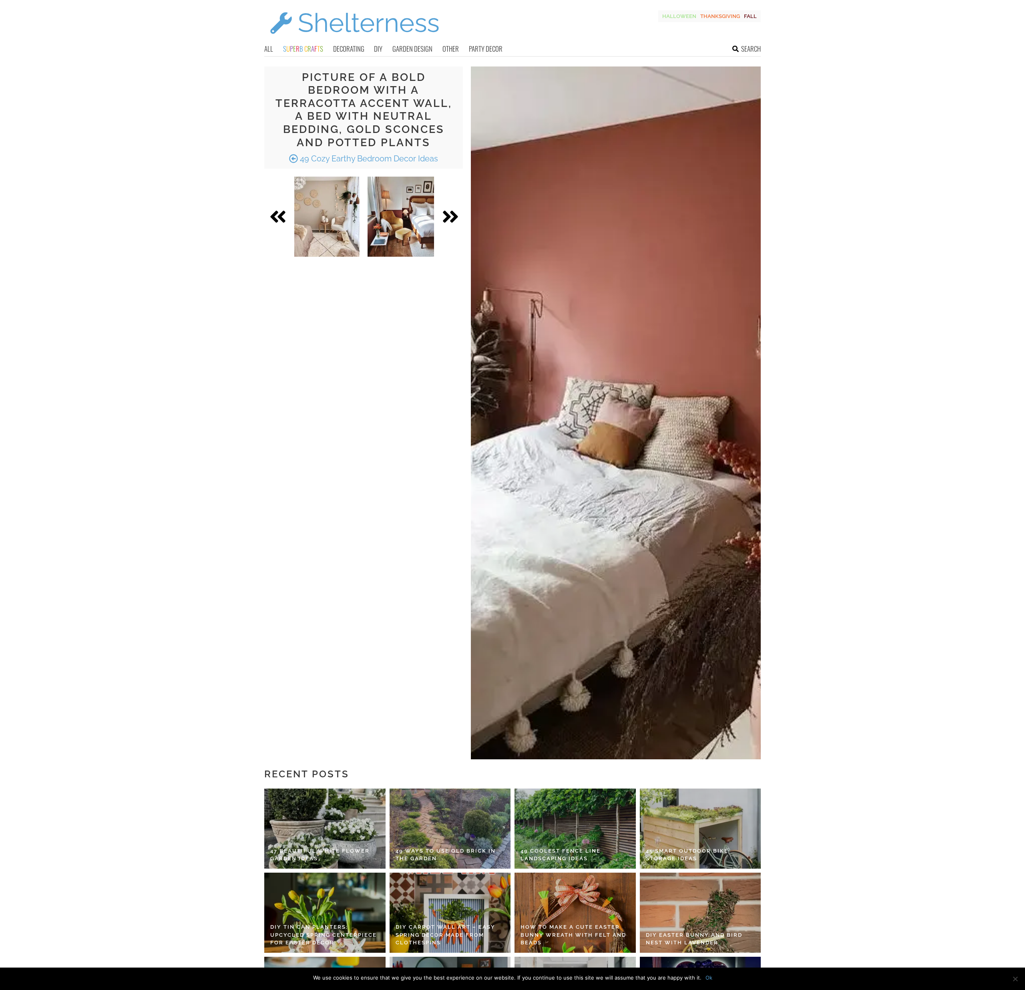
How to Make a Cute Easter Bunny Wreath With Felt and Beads (573, 935)
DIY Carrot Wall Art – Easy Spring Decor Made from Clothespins (445, 935)
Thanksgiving (720, 16)
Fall (750, 16)
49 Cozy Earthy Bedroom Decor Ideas (368, 158)
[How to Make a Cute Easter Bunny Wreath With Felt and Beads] (575, 913)
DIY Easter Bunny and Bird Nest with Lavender (694, 939)
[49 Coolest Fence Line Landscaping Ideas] (575, 829)
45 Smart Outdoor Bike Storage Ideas (687, 855)
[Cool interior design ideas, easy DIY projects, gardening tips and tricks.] (354, 38)
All (268, 49)
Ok (708, 977)
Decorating (348, 49)
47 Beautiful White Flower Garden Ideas (320, 855)
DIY (378, 49)
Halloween (679, 16)
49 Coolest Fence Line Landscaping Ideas (561, 855)
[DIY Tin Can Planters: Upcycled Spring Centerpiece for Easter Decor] (325, 913)
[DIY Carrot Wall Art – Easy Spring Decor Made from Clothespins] (450, 913)
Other (450, 49)
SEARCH (751, 49)
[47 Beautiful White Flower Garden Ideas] (325, 829)
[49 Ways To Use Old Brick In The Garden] (450, 829)
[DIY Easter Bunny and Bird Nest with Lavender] (700, 913)
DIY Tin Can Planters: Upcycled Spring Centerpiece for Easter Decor (323, 935)
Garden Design (412, 49)
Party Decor (485, 49)
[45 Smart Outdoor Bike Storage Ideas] (700, 829)
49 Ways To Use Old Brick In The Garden (446, 855)
